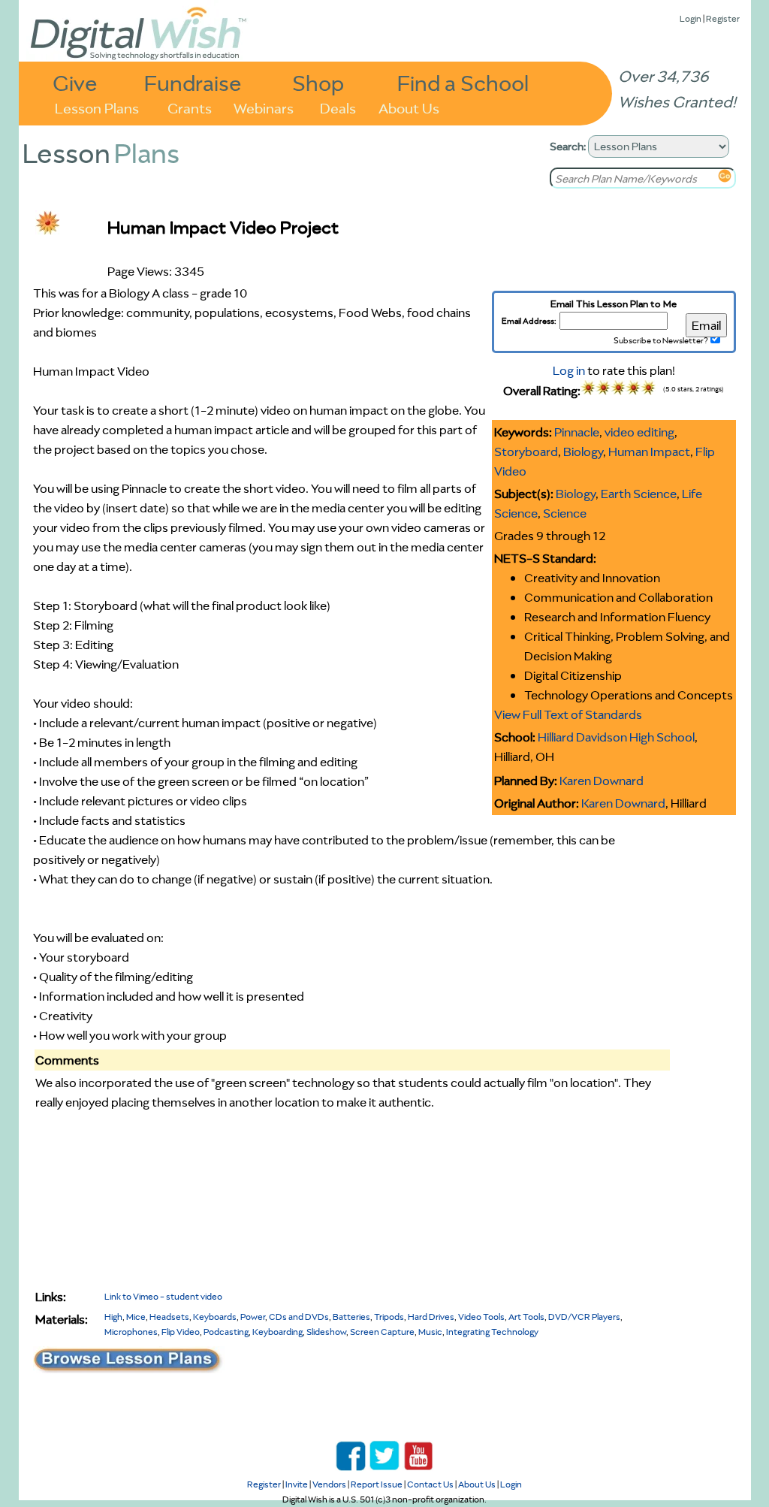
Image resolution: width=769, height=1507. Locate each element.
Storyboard (526, 451)
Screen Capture (382, 1331)
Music (430, 1331)
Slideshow (326, 1331)
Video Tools (481, 1316)
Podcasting (226, 1331)
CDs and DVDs (299, 1316)
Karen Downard (601, 780)
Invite (296, 1484)
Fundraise (193, 82)
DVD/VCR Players (584, 1316)
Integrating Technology (492, 1331)
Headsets (169, 1316)
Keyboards (215, 1316)
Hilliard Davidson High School (616, 737)
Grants (189, 107)
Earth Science (639, 493)
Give (75, 82)
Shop (318, 82)
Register (723, 18)
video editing (639, 432)
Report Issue (377, 1484)
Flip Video (180, 1331)
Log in (569, 370)
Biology (583, 451)
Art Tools (526, 1316)
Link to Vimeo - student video (163, 1296)
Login (690, 18)
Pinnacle (576, 432)
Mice (136, 1316)
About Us (408, 107)
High (113, 1316)
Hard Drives (431, 1316)
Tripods (389, 1316)
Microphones (131, 1331)
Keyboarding (277, 1331)
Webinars (264, 107)
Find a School (463, 82)
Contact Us (430, 1484)
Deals (338, 107)
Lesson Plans (97, 107)
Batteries (351, 1316)
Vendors (329, 1484)
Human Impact (649, 451)
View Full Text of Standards (568, 714)
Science (565, 513)
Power (252, 1316)
